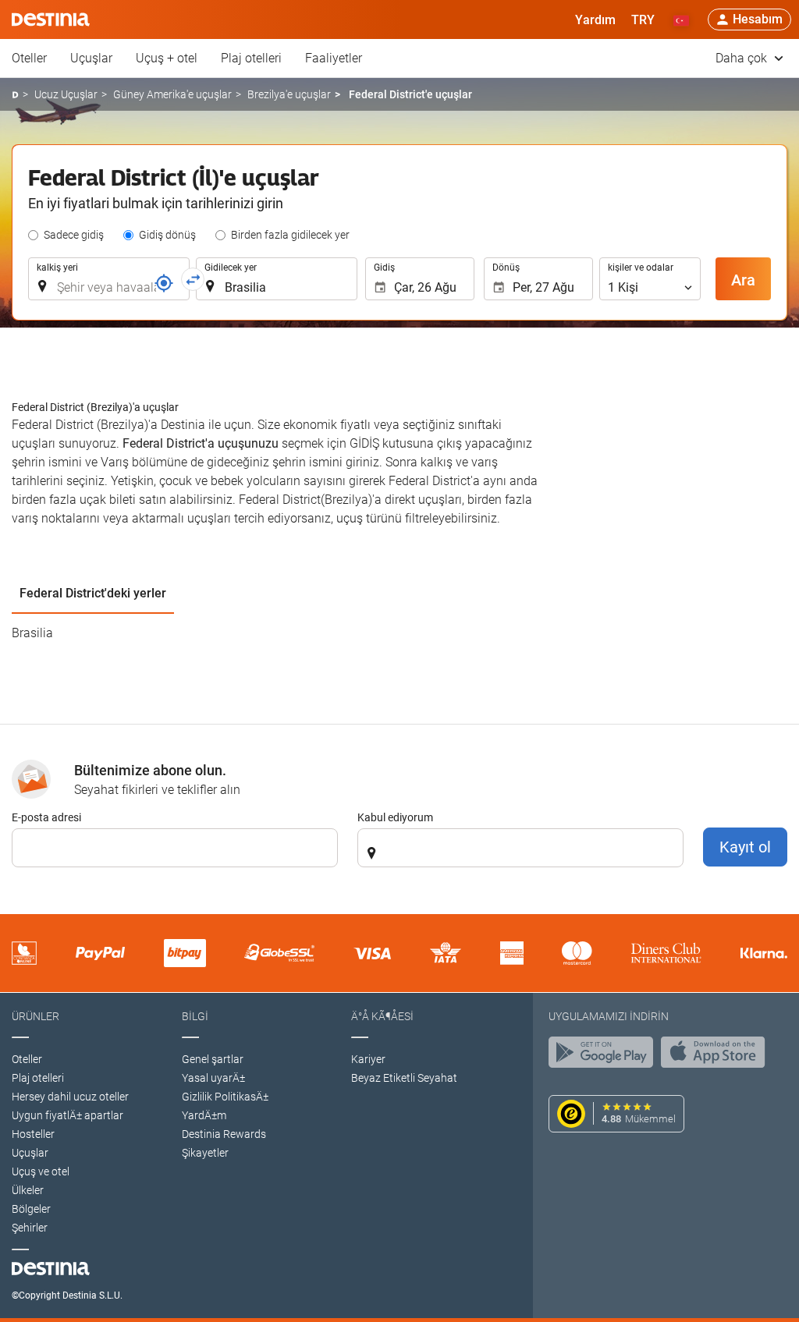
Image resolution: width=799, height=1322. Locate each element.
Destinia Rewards (224, 1134)
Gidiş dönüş (167, 235)
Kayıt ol (745, 847)
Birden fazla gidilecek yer (290, 235)
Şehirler (30, 1227)
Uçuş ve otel (40, 1171)
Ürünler (35, 1016)
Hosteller (33, 1134)
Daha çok (743, 58)
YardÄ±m (204, 1115)
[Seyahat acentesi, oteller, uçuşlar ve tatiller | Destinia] (51, 19)
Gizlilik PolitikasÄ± (225, 1096)
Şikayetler (205, 1153)
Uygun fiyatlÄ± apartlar (67, 1115)
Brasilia (32, 633)
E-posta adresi (46, 817)
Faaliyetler (333, 58)
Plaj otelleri (251, 58)
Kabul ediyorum (395, 817)
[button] (642, 19)
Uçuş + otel (166, 58)
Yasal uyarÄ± (213, 1078)
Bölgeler (31, 1209)
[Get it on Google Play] (605, 1056)
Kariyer (368, 1059)
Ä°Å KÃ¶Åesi (382, 1016)
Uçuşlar (91, 58)
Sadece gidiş (74, 235)
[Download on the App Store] (717, 1056)
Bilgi (195, 1016)
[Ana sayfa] (15, 95)
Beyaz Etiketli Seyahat (404, 1078)
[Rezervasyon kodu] (164, 283)
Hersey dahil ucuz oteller (70, 1096)
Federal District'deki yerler (93, 593)
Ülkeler (28, 1190)
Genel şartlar (212, 1059)
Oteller (29, 58)
